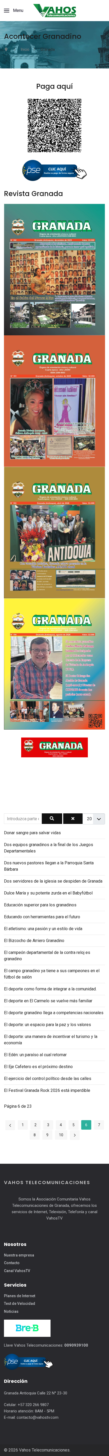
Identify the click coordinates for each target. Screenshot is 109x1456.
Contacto (12, 1263)
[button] (13, 10)
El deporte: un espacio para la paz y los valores (47, 1024)
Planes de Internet (19, 1296)
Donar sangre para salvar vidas (32, 832)
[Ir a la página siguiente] (75, 1135)
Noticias (11, 1311)
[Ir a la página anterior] (10, 1125)
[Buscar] (52, 818)
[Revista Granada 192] (54, 269)
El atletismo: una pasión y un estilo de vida (43, 928)
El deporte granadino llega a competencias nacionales (53, 1012)
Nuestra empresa (19, 1255)
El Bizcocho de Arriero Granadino (34, 940)
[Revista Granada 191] (54, 400)
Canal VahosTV (17, 1271)
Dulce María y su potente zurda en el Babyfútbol (48, 893)
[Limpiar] (73, 818)
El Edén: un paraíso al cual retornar (35, 1054)
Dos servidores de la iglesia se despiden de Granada (53, 881)
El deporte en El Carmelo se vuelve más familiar (48, 1000)
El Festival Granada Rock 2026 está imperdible (47, 1090)
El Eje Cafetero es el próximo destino (38, 1066)
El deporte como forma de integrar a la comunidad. (50, 988)
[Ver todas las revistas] (54, 747)
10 (61, 1135)
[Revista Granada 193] (54, 532)
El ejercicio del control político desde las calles (47, 1078)
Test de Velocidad (19, 1303)
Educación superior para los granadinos (40, 904)
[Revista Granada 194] (54, 663)
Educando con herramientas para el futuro (42, 916)
